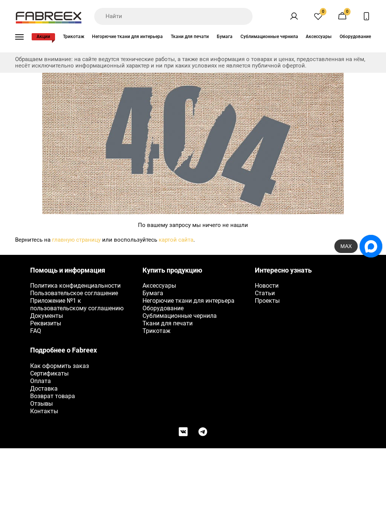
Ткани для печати (190, 36)
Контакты (44, 411)
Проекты (267, 300)
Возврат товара (52, 396)
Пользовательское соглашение (74, 293)
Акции (43, 36)
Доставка (44, 388)
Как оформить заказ (59, 365)
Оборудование (355, 36)
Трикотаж (73, 36)
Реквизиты (45, 323)
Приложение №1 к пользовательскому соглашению (77, 304)
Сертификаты (49, 373)
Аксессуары (319, 36)
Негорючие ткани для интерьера (127, 36)
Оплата (40, 381)
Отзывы (41, 403)
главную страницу (76, 239)
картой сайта (176, 239)
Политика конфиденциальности (75, 285)
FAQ (35, 330)
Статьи (265, 293)
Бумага (225, 36)
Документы (46, 315)
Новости (267, 285)
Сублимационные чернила (269, 36)
